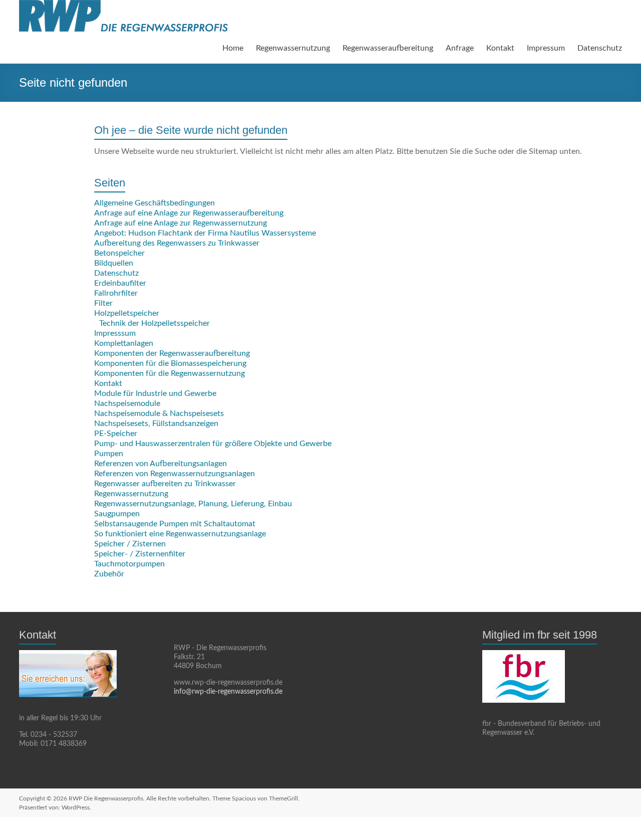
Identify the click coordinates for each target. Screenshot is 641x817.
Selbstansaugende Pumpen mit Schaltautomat (174, 524)
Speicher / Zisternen (130, 544)
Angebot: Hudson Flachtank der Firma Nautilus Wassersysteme (205, 233)
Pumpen (108, 454)
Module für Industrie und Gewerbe (155, 393)
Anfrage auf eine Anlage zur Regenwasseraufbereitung (188, 213)
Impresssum (115, 333)
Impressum (546, 48)
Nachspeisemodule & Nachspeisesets (159, 414)
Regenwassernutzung (293, 48)
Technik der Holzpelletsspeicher (154, 323)
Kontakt (500, 48)
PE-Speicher (115, 434)
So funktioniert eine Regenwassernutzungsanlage (180, 534)
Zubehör (109, 574)
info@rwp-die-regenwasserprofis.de (228, 691)
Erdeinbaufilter (120, 283)
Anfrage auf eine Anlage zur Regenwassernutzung (180, 223)
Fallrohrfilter (116, 293)
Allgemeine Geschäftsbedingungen (154, 203)
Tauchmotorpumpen (129, 564)
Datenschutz (599, 48)
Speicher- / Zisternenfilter (139, 554)
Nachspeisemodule (127, 403)
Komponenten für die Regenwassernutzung (169, 373)
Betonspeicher (119, 253)
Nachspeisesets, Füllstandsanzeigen (156, 424)
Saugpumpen (117, 514)
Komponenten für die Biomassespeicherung (170, 363)
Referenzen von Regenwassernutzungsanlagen (174, 474)
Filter (103, 303)
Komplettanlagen (123, 343)
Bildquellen (113, 263)
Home (232, 48)
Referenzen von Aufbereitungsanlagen (160, 464)
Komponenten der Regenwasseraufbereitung (172, 353)
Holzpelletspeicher (126, 313)
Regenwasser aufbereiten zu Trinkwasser (165, 484)
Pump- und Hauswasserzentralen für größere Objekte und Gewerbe (213, 444)
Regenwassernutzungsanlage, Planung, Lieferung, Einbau (193, 504)
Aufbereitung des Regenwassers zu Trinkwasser (176, 243)
